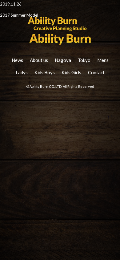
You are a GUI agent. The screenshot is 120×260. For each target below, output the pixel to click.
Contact (96, 72)
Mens (103, 60)
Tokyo (84, 60)
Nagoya (63, 60)
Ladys (22, 72)
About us (39, 60)
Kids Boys (44, 72)
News (17, 60)
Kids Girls (71, 72)
